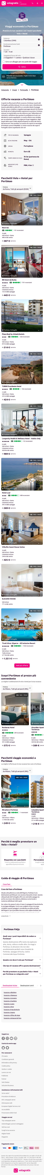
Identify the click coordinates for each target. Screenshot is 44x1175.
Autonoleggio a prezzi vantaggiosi (12, 1124)
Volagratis (5, 90)
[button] (6, 916)
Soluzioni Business (8, 1085)
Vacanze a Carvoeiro (10, 998)
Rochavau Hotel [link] (8, 727)
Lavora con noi (6, 1072)
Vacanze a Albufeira (10, 992)
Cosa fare (6, 884)
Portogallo (24, 90)
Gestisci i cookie (7, 1069)
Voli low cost (6, 1127)
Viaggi (14, 90)
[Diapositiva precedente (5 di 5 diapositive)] (3, 209)
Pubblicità (5, 1076)
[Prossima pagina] (41, 857)
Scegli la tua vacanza (8, 1130)
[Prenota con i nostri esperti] (32, 3)
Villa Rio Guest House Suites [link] (13, 547)
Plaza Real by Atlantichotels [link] (13, 334)
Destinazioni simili (27, 985)
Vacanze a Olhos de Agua (12, 1015)
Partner (4, 1079)
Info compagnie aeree (8, 1100)
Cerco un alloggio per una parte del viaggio (21, 62)
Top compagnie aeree (8, 1120)
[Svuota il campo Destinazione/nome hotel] (39, 45)
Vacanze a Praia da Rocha (12, 1009)
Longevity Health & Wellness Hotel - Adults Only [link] (21, 438)
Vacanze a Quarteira (10, 1001)
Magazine (5, 1137)
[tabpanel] (22, 902)
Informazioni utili (7, 1103)
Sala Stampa (5, 1082)
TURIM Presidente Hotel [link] (11, 386)
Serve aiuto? (5, 1093)
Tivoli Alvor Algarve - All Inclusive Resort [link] (18, 643)
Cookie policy (6, 1066)
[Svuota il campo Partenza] (39, 39)
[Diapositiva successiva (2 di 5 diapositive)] (40, 209)
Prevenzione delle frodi (9, 1113)
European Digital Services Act (11, 1106)
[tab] (6, 884)
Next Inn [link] (5, 228)
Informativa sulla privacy (9, 1062)
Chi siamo (5, 1056)
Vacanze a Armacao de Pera (12, 1018)
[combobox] (17, 188)
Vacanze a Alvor (9, 1007)
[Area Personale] (37, 3)
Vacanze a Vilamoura (10, 995)
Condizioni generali (8, 1059)
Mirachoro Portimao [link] (10, 810)
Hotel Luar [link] (6, 493)
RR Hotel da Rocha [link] (9, 280)
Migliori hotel (6, 1133)
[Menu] (42, 3)
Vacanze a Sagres (9, 1012)
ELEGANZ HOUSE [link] (9, 599)
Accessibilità (6, 1109)
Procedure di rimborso (9, 1096)
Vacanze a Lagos (9, 1004)
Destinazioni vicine (10, 985)
